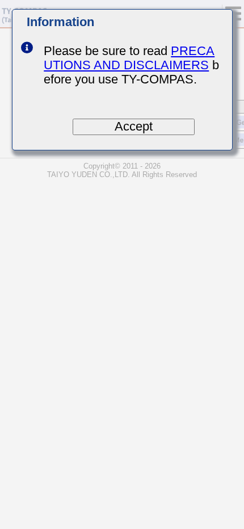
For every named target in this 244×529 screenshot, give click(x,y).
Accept (134, 126)
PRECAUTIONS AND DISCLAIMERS (129, 58)
